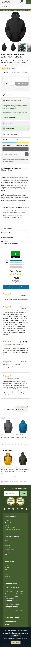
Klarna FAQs (8, 543)
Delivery (7, 520)
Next (28, 433)
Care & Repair (8, 547)
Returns (7, 525)
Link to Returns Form (10, 598)
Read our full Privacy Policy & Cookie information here (15, 638)
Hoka (6, 574)
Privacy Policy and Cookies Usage (12, 529)
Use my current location (16, 149)
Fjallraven (7, 565)
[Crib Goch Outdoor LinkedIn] (26, 509)
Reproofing (7, 545)
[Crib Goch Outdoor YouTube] (22, 509)
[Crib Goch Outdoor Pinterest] (18, 509)
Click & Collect (8, 523)
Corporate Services (9, 549)
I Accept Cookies (15, 642)
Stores (6, 554)
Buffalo (7, 570)
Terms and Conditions (10, 527)
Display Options (10, 409)
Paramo (7, 567)
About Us (7, 540)
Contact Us (7, 624)
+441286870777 (10, 622)
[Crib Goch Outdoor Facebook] (4, 509)
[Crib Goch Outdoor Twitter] (9, 509)
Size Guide (9, 95)
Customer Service (9, 552)
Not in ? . (13, 157)
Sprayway (7, 576)
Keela (6, 572)
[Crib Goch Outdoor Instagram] (13, 509)
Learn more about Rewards (9, 117)
